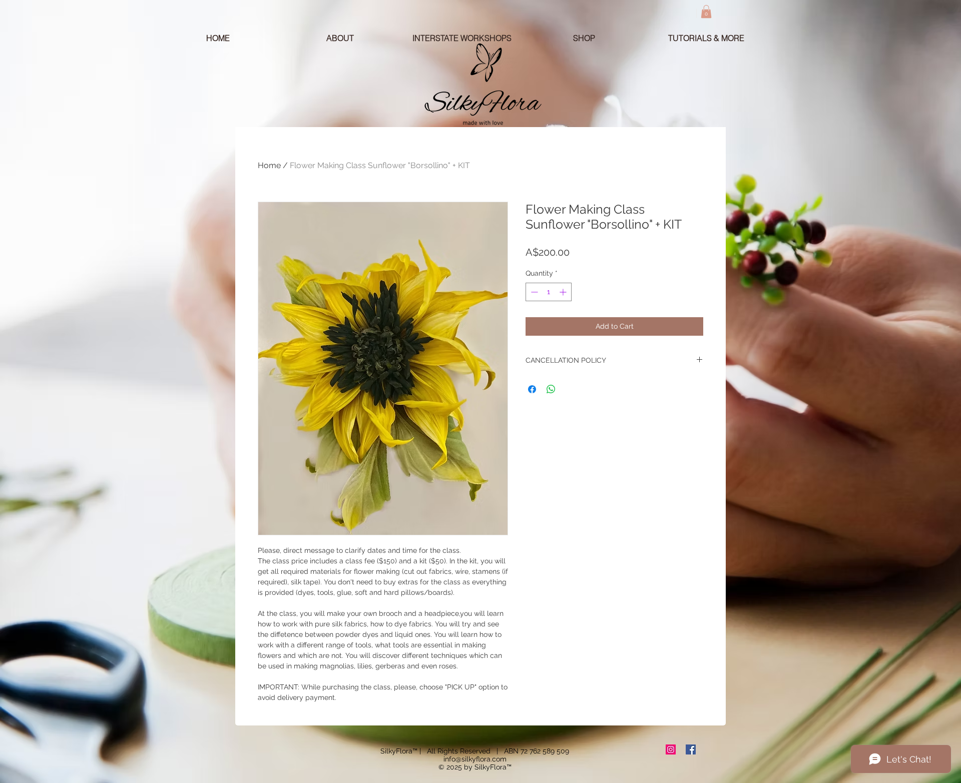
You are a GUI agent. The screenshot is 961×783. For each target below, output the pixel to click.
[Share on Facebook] (532, 389)
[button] (706, 11)
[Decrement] (533, 292)
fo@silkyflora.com (478, 759)
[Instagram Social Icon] (671, 749)
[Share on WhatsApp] (551, 389)
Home (269, 165)
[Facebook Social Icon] (691, 749)
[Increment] (564, 292)
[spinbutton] (549, 292)
